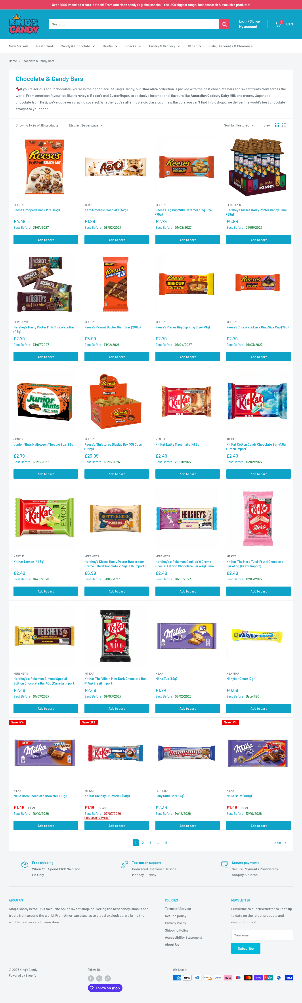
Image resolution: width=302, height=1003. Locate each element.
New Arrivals (19, 46)
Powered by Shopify (22, 975)
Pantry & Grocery (162, 46)
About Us (172, 944)
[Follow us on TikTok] (108, 978)
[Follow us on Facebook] (91, 978)
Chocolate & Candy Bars (37, 61)
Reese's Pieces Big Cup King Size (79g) (182, 327)
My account (248, 26)
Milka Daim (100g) (239, 796)
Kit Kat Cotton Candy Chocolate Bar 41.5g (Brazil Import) (256, 446)
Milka (159, 673)
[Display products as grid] (277, 125)
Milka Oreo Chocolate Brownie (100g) (40, 796)
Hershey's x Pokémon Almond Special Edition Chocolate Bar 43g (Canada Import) (44, 681)
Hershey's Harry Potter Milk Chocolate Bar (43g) (43, 329)
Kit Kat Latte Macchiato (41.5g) (177, 444)
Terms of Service (178, 908)
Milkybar (232, 673)
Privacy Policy (175, 923)
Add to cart (46, 240)
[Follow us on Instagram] (99, 978)
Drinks (108, 46)
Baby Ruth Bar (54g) (169, 796)
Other (192, 46)
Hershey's (233, 205)
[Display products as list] (284, 125)
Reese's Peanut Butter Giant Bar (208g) (112, 327)
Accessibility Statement (183, 937)
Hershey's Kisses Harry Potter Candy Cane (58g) (256, 212)
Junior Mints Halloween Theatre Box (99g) (43, 444)
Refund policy (175, 916)
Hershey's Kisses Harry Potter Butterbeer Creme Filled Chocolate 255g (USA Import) (114, 564)
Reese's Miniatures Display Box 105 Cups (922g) (113, 446)
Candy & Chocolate (75, 46)
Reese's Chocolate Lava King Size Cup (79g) (257, 327)
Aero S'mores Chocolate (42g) (106, 210)
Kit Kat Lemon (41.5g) (28, 562)
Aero (88, 205)
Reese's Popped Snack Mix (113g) (36, 210)
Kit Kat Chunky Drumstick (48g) (107, 796)
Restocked (44, 46)
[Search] (224, 24)
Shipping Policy (177, 930)
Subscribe (246, 948)
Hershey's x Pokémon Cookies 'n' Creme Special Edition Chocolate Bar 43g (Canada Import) (186, 564)
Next (277, 843)
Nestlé (160, 439)
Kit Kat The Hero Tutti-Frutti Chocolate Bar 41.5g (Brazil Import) (254, 564)
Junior (18, 439)
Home (13, 61)
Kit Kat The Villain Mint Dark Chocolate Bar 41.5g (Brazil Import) (115, 681)
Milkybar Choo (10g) (240, 679)
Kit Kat (231, 439)
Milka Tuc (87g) (166, 679)
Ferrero (161, 790)
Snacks (130, 46)
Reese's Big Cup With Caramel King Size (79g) (183, 212)
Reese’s (19, 205)
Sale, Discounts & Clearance (231, 46)
